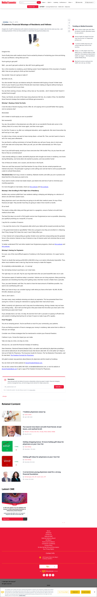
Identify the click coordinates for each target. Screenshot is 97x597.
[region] (48, 592)
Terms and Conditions (48, 542)
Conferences (62, 2)
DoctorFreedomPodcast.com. (34, 363)
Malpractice (67, 6)
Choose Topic (31, 6)
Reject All (75, 592)
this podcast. (44, 187)
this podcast (34, 187)
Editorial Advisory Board (48, 538)
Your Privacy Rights (48, 549)
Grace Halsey (28, 446)
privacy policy (32, 390)
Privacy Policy (48, 545)
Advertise (48, 533)
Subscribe (58, 387)
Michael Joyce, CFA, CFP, (31, 477)
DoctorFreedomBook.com (9, 369)
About (48, 531)
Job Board (48, 540)
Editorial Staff (48, 536)
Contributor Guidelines (48, 543)
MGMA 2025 (61, 6)
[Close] (94, 592)
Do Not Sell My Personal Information (48, 547)
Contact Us (48, 534)
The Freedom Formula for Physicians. (22, 355)
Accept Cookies (86, 592)
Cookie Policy (22, 595)
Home (48, 585)
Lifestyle (4, 396)
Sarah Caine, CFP (41, 477)
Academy (56, 2)
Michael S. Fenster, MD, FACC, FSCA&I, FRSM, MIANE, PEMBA (40, 431)
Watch (49, 2)
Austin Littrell (28, 414)
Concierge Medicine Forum (51, 6)
